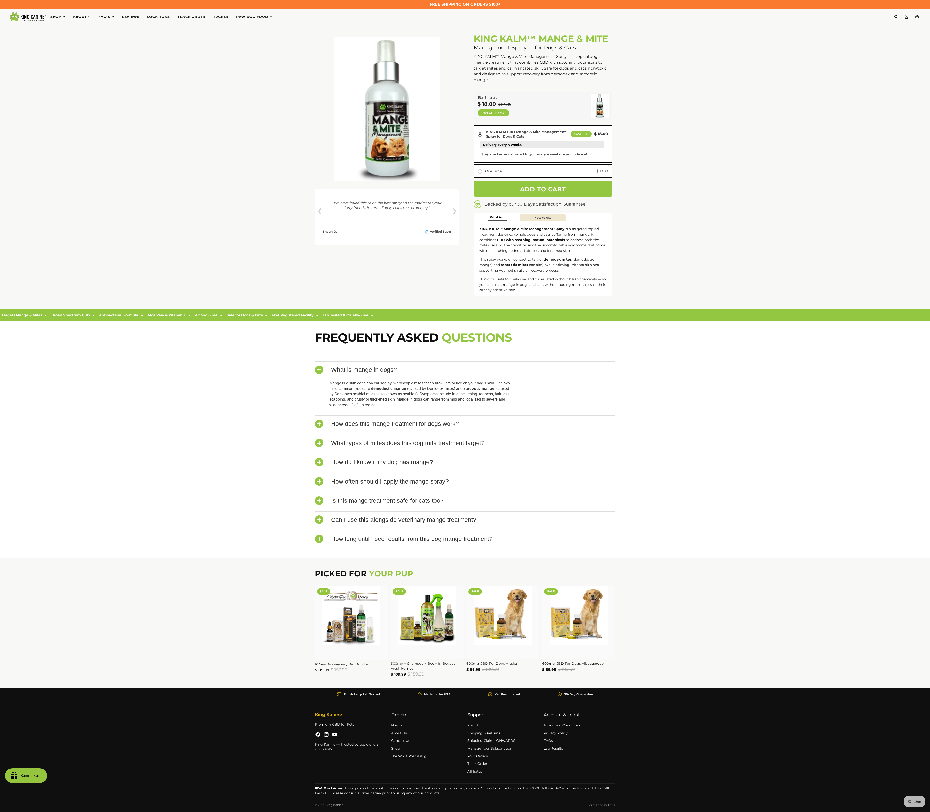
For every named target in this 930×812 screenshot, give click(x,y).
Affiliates (474, 771)
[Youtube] (335, 734)
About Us (399, 733)
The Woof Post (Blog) (409, 756)
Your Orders (477, 756)
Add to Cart (543, 189)
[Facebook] (318, 734)
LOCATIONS (158, 17)
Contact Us (400, 740)
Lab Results (553, 748)
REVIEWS (131, 17)
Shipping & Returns (483, 733)
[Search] (896, 16)
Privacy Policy (556, 733)
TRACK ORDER (191, 17)
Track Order (477, 763)
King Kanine (334, 805)
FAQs (548, 740)
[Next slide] (380, 623)
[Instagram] (326, 734)
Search (473, 725)
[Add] (380, 652)
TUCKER (220, 17)
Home (396, 725)
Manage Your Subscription (489, 748)
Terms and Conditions (562, 725)
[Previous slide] (322, 623)
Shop (395, 748)
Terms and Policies (601, 805)
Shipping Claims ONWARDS (491, 740)
